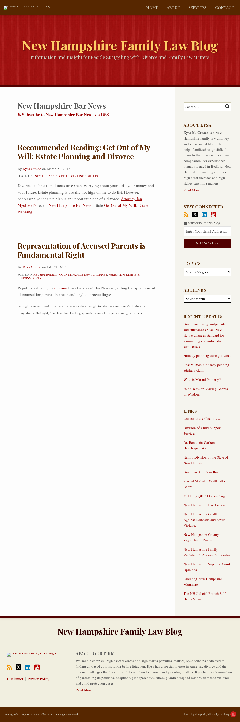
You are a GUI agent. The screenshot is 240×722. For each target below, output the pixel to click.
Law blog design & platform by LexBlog (207, 714)
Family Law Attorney (89, 274)
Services (197, 7)
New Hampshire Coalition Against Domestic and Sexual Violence (205, 520)
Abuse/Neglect (45, 274)
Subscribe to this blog (203, 223)
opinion (60, 288)
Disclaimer (15, 679)
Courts (65, 274)
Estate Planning (46, 176)
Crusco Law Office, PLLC (202, 418)
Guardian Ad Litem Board (203, 472)
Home (152, 7)
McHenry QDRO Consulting (204, 495)
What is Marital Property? (202, 379)
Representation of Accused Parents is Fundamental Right (82, 250)
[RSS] (186, 214)
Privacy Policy (38, 679)
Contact (224, 7)
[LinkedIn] (204, 214)
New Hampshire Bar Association (207, 505)
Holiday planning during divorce (207, 355)
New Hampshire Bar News (70, 205)
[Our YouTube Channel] (213, 214)
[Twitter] (195, 214)
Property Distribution (79, 176)
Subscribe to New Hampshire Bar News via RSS (65, 114)
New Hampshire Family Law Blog (120, 45)
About (173, 7)
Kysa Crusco (32, 168)
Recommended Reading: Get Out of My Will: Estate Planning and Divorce (84, 151)
